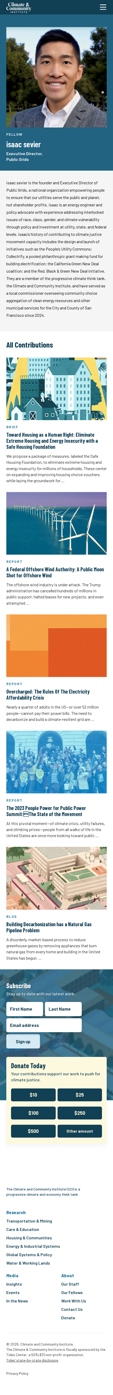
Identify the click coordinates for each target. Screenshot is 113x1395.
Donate (68, 1317)
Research (16, 1212)
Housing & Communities (29, 1237)
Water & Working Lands (28, 1262)
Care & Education (22, 1229)
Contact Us (72, 1309)
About (67, 1275)
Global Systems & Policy (29, 1254)
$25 (80, 1095)
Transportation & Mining (29, 1220)
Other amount (79, 1131)
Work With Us (73, 1300)
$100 (33, 1113)
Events (13, 1292)
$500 (33, 1131)
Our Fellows (72, 1292)
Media (12, 1275)
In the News (17, 1300)
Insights (14, 1283)
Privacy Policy (17, 1373)
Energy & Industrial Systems (33, 1246)
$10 (33, 1095)
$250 (79, 1113)
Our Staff (70, 1283)
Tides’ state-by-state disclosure (32, 1360)
